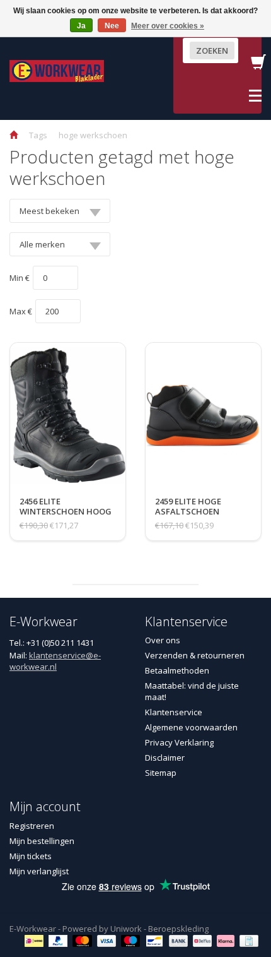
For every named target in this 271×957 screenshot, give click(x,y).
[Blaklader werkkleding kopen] (56, 70)
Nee (112, 25)
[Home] (13, 135)
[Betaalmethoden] (36, 940)
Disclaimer (165, 757)
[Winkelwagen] (258, 65)
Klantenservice (173, 712)
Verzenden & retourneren (195, 655)
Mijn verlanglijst (39, 871)
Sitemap (160, 772)
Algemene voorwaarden (191, 727)
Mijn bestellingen (41, 841)
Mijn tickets (30, 856)
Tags (38, 135)
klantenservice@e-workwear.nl (55, 661)
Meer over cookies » (167, 25)
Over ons (162, 640)
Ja (81, 25)
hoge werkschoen (93, 135)
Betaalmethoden (177, 670)
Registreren (31, 825)
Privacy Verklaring (179, 742)
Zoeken (212, 50)
